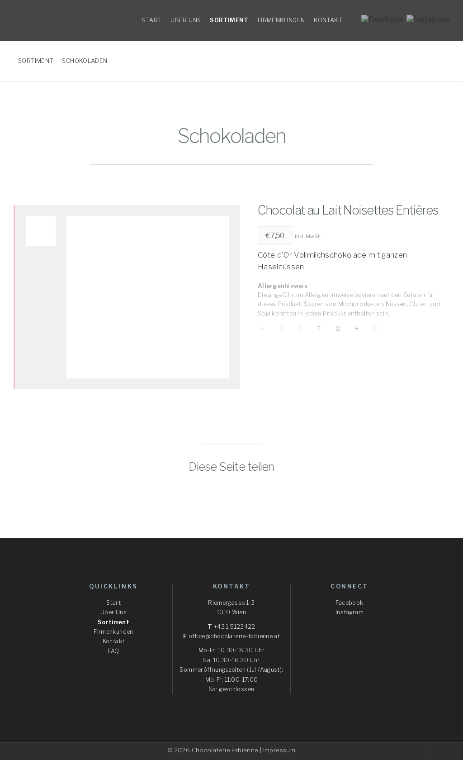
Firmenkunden (113, 631)
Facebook (349, 602)
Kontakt (114, 641)
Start (113, 602)
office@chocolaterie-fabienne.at (234, 636)
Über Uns (113, 612)
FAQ (113, 651)
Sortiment (113, 622)
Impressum (279, 750)
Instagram (349, 612)
